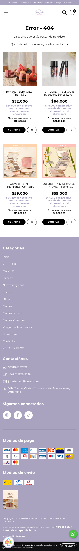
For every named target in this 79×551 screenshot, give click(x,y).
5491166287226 (17, 367)
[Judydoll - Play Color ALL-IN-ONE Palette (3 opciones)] (71, 222)
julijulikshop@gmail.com (23, 381)
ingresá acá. (62, 526)
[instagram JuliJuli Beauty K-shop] (7, 415)
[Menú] (6, 13)
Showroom (10, 334)
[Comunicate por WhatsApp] (73, 534)
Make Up (8, 271)
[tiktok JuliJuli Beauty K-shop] (28, 415)
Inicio (6, 257)
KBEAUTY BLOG (13, 348)
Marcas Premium (14, 320)
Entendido (68, 546)
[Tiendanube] (14, 536)
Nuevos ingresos (13, 285)
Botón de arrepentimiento (19, 530)
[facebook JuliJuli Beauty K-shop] (18, 415)
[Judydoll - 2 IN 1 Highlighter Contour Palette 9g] (32, 222)
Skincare (8, 278)
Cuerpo (7, 292)
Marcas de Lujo (12, 313)
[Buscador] (64, 13)
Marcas (7, 306)
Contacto (9, 341)
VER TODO (10, 264)
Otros (6, 299)
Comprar (14, 130)
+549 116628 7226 (19, 374)
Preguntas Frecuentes (17, 327)
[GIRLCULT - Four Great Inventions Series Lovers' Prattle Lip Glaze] (71, 130)
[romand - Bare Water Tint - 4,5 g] (32, 130)
